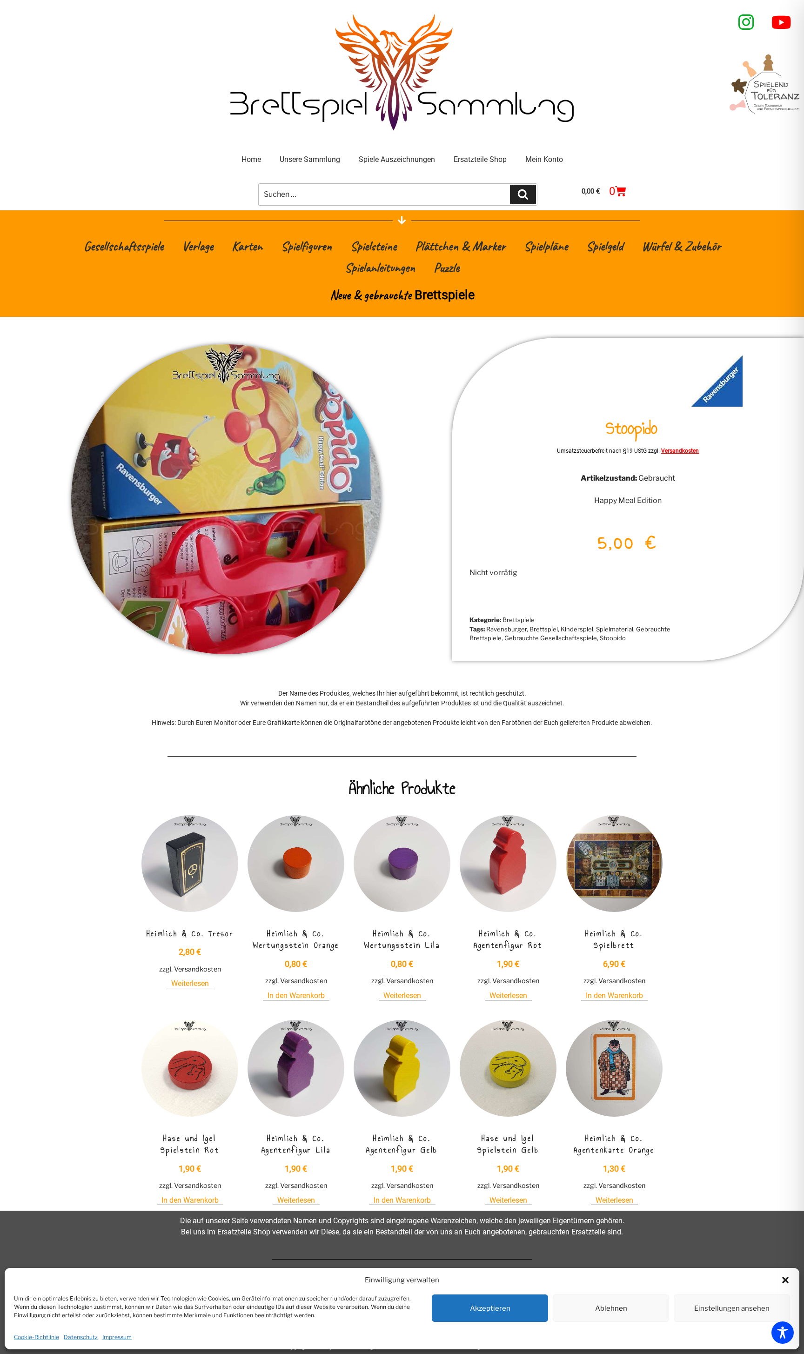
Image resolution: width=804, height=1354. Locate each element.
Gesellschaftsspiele (123, 246)
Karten (247, 246)
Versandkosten (680, 451)
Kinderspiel (577, 629)
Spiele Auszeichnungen (397, 159)
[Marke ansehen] (717, 404)
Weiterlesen (190, 983)
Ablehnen (611, 1308)
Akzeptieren (490, 1308)
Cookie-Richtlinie (36, 1337)
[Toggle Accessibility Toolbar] (782, 1332)
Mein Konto (544, 159)
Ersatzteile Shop (480, 159)
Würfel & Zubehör (681, 246)
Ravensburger (506, 629)
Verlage (197, 246)
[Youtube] (781, 22)
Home (251, 159)
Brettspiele (518, 619)
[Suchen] (523, 194)
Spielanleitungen (380, 267)
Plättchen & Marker (460, 246)
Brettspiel (543, 629)
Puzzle (446, 267)
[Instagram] (746, 22)
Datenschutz (81, 1337)
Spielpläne (546, 246)
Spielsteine (373, 246)
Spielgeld (604, 246)
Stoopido (613, 638)
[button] (785, 1280)
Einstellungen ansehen (732, 1308)
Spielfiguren (306, 246)
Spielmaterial (614, 629)
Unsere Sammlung (310, 159)
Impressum (117, 1337)
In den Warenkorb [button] (296, 995)
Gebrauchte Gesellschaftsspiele (550, 638)
